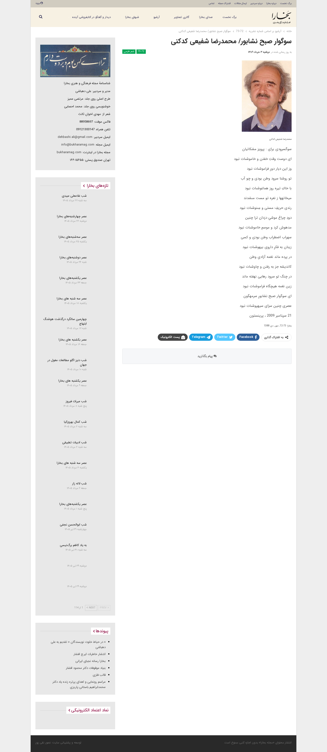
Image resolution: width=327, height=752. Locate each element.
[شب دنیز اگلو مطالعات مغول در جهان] (100, 366)
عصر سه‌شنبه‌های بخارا (73, 236)
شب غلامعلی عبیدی (74, 195)
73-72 (141, 51)
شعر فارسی (129, 51)
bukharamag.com (69, 152)
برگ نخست (286, 3)
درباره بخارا (271, 3)
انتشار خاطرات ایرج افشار (89, 654)
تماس (211, 3)
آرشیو (156, 17)
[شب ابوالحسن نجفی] (100, 530)
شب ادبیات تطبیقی (74, 442)
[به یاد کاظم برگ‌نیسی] (100, 551)
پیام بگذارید (205, 356)
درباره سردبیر (256, 3)
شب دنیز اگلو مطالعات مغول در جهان (67, 362)
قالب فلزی (99, 674)
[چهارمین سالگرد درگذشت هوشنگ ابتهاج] (100, 325)
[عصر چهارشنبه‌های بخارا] (100, 222)
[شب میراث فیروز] (100, 407)
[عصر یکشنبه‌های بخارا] (100, 284)
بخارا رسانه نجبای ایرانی (90, 661)
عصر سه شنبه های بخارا (72, 298)
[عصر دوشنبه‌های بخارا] (100, 263)
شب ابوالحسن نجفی (73, 524)
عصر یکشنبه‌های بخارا (73, 278)
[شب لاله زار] (100, 489)
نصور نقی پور (43, 742)
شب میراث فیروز (76, 401)
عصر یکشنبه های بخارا (72, 380)
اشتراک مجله (224, 3)
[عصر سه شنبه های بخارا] (100, 304)
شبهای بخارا (132, 17)
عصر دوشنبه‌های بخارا (73, 257)
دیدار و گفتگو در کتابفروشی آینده (91, 17)
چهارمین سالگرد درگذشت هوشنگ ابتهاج (65, 321)
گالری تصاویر (181, 17)
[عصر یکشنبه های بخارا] (100, 386)
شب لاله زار (79, 483)
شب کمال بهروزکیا (75, 421)
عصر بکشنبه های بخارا (73, 339)
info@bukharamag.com (77, 144)
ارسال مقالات (240, 3)
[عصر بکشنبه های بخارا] (100, 345)
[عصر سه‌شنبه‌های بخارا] (100, 242)
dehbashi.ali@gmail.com (75, 137)
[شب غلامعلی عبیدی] (100, 201)
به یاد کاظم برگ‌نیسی (73, 545)
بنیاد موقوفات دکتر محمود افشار (86, 668)
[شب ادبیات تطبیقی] (100, 448)
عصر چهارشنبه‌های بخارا (72, 216)
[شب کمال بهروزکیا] (100, 427)
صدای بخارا (206, 17)
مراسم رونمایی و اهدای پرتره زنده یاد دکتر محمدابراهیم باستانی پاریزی (79, 684)
